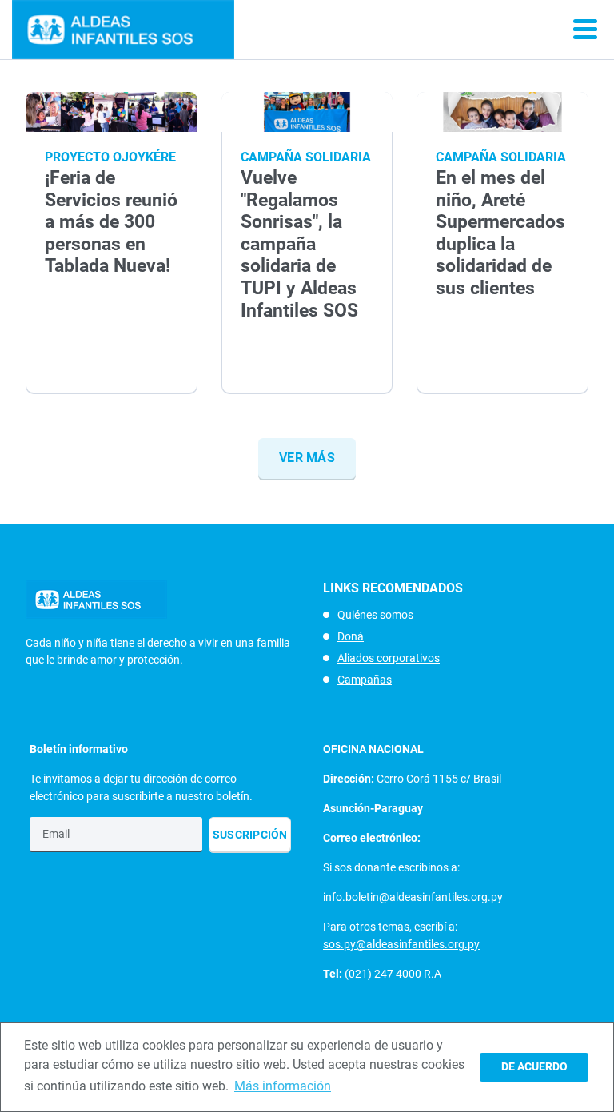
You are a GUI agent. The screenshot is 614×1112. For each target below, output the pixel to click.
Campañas (364, 679)
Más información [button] (282, 1086)
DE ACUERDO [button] (534, 1067)
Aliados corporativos (388, 658)
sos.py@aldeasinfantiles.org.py (401, 944)
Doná (350, 636)
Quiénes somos (375, 614)
